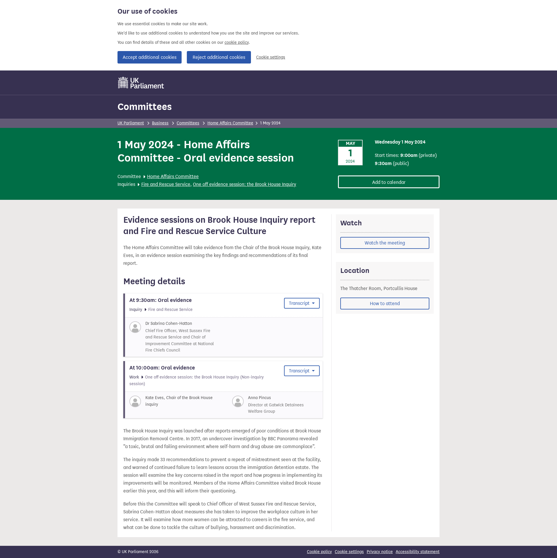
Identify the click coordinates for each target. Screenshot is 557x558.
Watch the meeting (385, 243)
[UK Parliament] (141, 82)
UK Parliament (130, 123)
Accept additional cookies (149, 57)
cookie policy (237, 42)
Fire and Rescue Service (165, 184)
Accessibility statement (418, 551)
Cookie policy (319, 551)
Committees (144, 107)
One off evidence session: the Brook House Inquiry (244, 184)
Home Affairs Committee (230, 123)
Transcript (300, 303)
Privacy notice (380, 551)
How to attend (385, 303)
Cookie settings (270, 57)
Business (160, 123)
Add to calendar (389, 182)
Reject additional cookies (219, 57)
